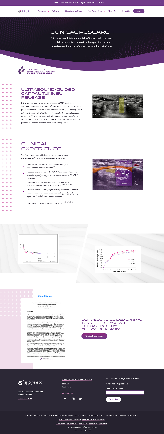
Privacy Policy (71, 424)
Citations (65, 383)
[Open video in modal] (118, 174)
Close (160, 3)
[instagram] (73, 399)
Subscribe (113, 399)
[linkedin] (81, 399)
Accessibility (103, 424)
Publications (66, 387)
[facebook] (65, 399)
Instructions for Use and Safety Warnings (77, 379)
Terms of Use (83, 424)
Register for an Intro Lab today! (92, 3)
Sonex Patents (60, 424)
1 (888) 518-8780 (25, 398)
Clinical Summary (46, 296)
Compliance (93, 424)
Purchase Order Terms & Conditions (93, 419)
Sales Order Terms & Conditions (69, 419)
